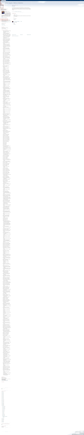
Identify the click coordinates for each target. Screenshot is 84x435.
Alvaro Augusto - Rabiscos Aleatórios (14, 3)
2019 (2, 395)
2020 (2, 394)
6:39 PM (21, 21)
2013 (2, 400)
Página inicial (21, 34)
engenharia (16, 11)
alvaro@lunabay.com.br (9, 21)
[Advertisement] (4, 429)
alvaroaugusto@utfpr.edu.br (4, 21)
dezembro (4, 406)
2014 (2, 399)
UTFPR (20, 11)
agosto (3, 409)
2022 (2, 392)
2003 (2, 420)
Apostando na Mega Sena (5, 416)
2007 (2, 405)
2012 (2, 401)
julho (3, 410)
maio (3, 412)
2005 (2, 419)
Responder (15, 19)
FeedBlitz (7, 380)
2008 (2, 404)
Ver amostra (3, 380)
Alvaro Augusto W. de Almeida (16, 21)
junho (3, 411)
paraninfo (19, 11)
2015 (2, 398)
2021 (2, 393)
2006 (2, 418)
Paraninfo (3, 417)
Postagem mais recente (14, 34)
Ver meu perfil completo (4, 17)
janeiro (3, 415)
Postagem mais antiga (29, 34)
